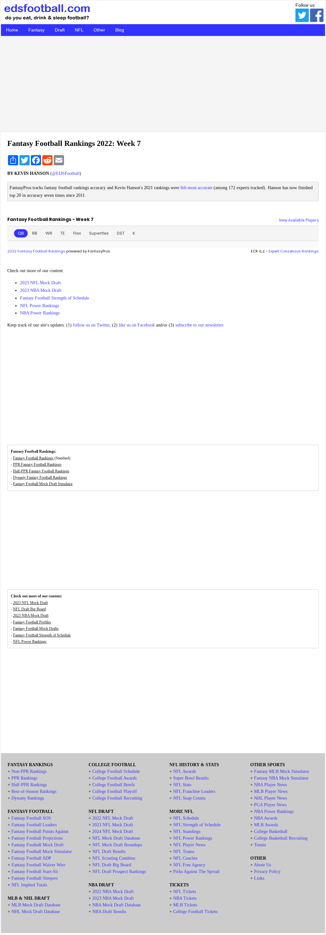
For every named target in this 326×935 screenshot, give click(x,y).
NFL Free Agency (189, 865)
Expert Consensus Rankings (294, 251)
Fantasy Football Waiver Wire (38, 865)
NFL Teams (183, 851)
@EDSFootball (66, 173)
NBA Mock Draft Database (116, 905)
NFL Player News (189, 844)
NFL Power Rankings (39, 305)
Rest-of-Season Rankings (33, 791)
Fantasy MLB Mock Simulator (281, 771)
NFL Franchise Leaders (194, 791)
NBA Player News (270, 784)
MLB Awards (266, 824)
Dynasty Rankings (27, 798)
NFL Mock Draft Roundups (117, 844)
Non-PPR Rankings (28, 771)
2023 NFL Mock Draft (40, 282)
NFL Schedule (186, 818)
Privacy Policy (267, 871)
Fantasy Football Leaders (34, 824)
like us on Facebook (137, 325)
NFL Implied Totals (29, 885)
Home (12, 29)
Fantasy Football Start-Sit (34, 871)
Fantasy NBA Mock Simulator (281, 778)
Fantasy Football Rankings (33, 458)
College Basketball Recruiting (281, 838)
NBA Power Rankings (40, 313)
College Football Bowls (113, 784)
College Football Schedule (116, 771)
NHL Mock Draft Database (35, 911)
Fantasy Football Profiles (32, 622)
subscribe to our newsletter (199, 325)
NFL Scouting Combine (113, 858)
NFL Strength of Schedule (197, 824)
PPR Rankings (24, 778)
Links (259, 878)
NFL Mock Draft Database (116, 838)
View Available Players (299, 220)
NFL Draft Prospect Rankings (119, 871)
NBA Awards (265, 818)
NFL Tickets (184, 891)
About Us (262, 865)
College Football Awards (114, 778)
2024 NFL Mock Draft (112, 831)
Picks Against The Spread (196, 871)
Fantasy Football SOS (31, 818)
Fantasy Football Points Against (39, 831)
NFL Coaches (185, 858)
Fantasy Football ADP (31, 858)
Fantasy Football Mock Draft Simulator (43, 484)
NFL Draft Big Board (29, 609)
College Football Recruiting (117, 798)
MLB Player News (270, 791)
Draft (60, 29)
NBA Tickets (184, 898)
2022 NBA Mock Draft (113, 891)
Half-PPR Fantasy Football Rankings (41, 471)
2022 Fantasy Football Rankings (36, 251)
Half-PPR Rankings (29, 784)
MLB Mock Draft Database (35, 905)
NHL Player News (270, 798)
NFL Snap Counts (189, 798)
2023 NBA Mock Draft (40, 290)
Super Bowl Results (191, 778)
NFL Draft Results (108, 851)
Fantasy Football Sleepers (34, 878)
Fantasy (36, 29)
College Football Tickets (195, 911)
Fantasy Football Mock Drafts (36, 628)
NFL (79, 29)
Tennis (260, 844)
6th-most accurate (196, 187)
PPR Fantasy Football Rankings (37, 464)
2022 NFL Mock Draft (112, 818)
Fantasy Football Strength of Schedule (54, 298)
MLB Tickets (185, 905)
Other (99, 29)
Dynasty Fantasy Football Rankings (40, 477)
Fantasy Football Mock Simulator (41, 851)
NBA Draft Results (109, 911)
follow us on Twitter (91, 325)
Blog (119, 29)
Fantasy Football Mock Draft (37, 844)
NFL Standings (186, 831)
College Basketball (270, 831)
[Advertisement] (163, 82)
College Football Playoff (114, 791)
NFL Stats (182, 784)
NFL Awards (184, 771)
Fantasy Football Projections (37, 838)
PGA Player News (270, 804)
